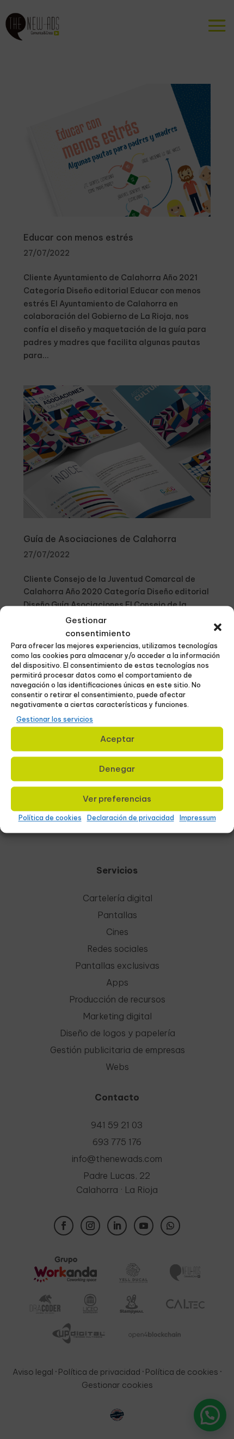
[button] (217, 627)
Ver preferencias (117, 799)
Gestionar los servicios (54, 719)
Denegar (117, 769)
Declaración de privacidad (130, 818)
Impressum (198, 818)
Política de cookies (50, 818)
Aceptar (117, 739)
